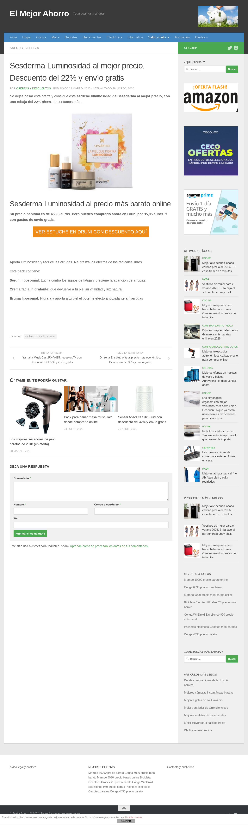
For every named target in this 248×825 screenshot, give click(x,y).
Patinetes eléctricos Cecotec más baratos (210, 626)
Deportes (71, 37)
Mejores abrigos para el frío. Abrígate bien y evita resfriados (220, 477)
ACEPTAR (126, 821)
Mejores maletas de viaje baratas (205, 715)
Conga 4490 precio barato (200, 634)
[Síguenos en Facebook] (236, 48)
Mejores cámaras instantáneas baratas (208, 692)
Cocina (41, 37)
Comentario (22, 478)
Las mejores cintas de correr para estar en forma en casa (218, 456)
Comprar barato (213, 325)
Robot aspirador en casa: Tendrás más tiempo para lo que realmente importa (219, 435)
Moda (55, 37)
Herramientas (92, 37)
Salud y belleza (159, 37)
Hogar (26, 37)
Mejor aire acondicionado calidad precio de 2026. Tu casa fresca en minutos (218, 267)
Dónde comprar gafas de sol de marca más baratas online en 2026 (220, 334)
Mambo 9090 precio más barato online (208, 594)
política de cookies (132, 817)
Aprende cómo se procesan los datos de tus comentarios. (109, 546)
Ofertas (200, 37)
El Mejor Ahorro (39, 13)
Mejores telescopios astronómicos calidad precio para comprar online (220, 355)
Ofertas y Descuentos (33, 88)
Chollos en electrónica (198, 730)
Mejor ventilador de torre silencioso (206, 707)
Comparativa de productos (220, 347)
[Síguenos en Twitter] (229, 48)
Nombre (20, 504)
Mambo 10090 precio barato (106, 772)
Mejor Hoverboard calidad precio (204, 722)
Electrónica (114, 37)
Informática (135, 37)
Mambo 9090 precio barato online (118, 777)
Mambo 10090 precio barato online (206, 579)
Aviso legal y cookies (23, 767)
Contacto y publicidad (180, 767)
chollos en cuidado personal (40, 336)
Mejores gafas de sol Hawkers (203, 700)
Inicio (13, 37)
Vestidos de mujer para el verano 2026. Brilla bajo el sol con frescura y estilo (218, 288)
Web (16, 518)
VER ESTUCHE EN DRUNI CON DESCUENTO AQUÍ (91, 231)
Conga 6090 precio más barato (203, 587)
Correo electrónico (107, 504)
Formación (182, 37)
